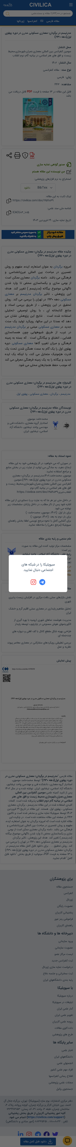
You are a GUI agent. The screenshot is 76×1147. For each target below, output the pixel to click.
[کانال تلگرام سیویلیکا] (42, 582)
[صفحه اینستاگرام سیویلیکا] (34, 582)
